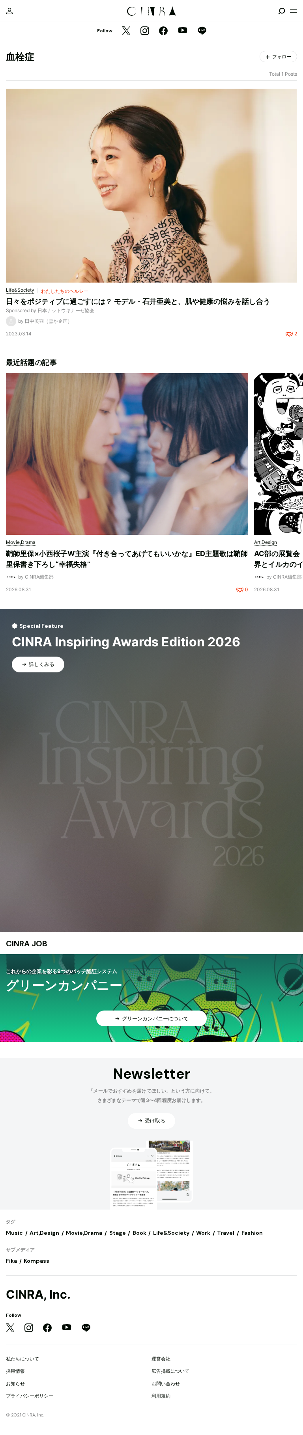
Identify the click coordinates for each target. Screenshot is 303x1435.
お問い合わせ (166, 1384)
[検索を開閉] (282, 11)
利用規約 (161, 1396)
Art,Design (44, 1233)
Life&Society (171, 1233)
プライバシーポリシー (29, 1396)
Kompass (36, 1261)
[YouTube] (183, 31)
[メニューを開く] (293, 11)
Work (203, 1233)
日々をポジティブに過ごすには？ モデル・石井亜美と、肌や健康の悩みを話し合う (138, 301)
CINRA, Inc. (38, 1294)
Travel (225, 1233)
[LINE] (202, 31)
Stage (117, 1233)
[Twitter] (126, 31)
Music (14, 1233)
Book (139, 1233)
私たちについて (22, 1359)
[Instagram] (144, 31)
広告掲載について (170, 1371)
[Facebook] (163, 31)
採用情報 (15, 1371)
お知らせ (15, 1384)
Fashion (252, 1233)
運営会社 (161, 1359)
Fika (11, 1261)
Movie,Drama (84, 1233)
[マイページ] (9, 11)
